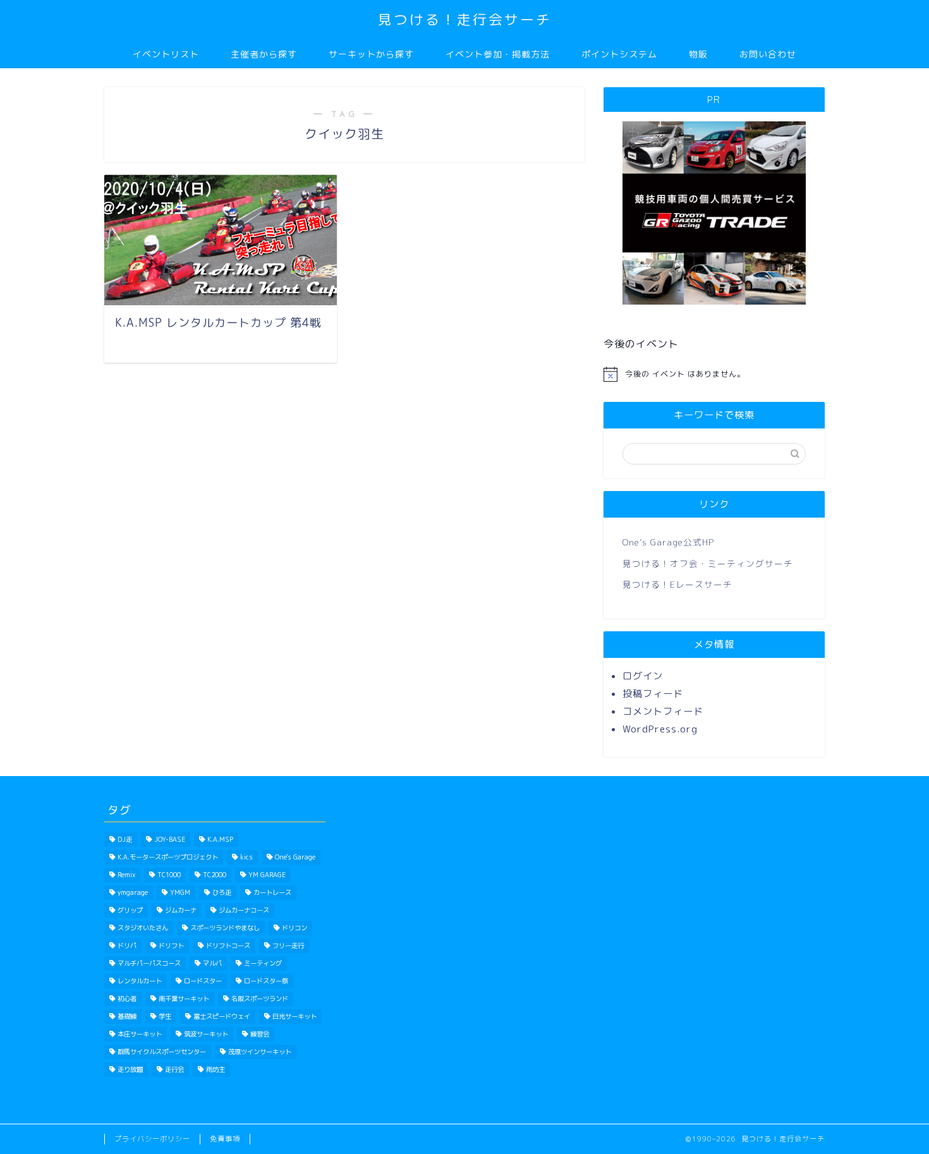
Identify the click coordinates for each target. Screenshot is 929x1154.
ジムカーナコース (244, 910)
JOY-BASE (169, 839)
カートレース (272, 892)
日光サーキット (294, 1016)
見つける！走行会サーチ (465, 19)
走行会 (174, 1069)
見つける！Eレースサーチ (677, 584)
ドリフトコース (228, 945)
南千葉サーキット (184, 998)
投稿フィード (652, 693)
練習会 (259, 1033)
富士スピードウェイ (221, 1016)
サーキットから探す (371, 54)
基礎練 (127, 1016)
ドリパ (127, 945)
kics (246, 857)
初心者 (127, 998)
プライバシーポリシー (152, 1139)
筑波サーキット (206, 1033)
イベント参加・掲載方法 (498, 54)
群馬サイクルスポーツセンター (162, 1051)
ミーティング (263, 963)
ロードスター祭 (266, 980)
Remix (126, 874)
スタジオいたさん (143, 927)
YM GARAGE (267, 874)
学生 (165, 1016)
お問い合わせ (767, 54)
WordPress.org (660, 729)
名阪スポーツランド (259, 998)
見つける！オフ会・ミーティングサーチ (707, 563)
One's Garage (295, 857)
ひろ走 (221, 892)
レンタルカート (140, 980)
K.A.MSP (220, 839)
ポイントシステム (619, 54)
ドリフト (171, 945)
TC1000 (169, 874)
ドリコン (294, 927)
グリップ (130, 910)
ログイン (642, 676)
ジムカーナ (181, 910)
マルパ (212, 963)
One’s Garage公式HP (668, 542)
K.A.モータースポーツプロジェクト (168, 857)
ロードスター (203, 980)
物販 (698, 54)
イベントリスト (166, 54)
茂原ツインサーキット (259, 1051)
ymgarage (133, 892)
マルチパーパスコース (149, 963)
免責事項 (225, 1139)
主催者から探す (264, 54)
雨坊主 (215, 1069)
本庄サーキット (140, 1033)
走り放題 (130, 1069)
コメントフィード (662, 711)
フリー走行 (288, 945)
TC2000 (214, 874)
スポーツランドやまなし (225, 927)
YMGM (180, 892)
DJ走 (125, 839)
